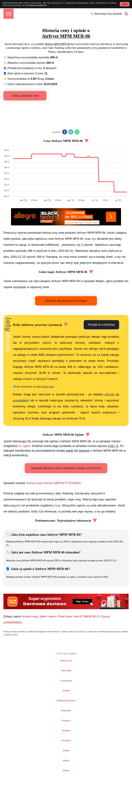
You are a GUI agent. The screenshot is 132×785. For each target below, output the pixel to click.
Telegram (66, 730)
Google (66, 750)
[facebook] (64, 132)
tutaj (57, 505)
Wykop (66, 760)
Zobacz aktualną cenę (25, 95)
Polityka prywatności (66, 700)
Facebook (66, 740)
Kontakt (66, 690)
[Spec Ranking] (8, 14)
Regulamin (66, 710)
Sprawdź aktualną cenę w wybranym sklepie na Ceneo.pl (66, 468)
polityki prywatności (37, 5)
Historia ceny (66, 660)
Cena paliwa (66, 680)
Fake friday (66, 670)
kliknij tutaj (48, 386)
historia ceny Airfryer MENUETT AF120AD (53, 483)
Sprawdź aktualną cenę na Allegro (66, 300)
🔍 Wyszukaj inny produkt (106, 13)
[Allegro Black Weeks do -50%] (66, 216)
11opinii (24, 446)
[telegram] (70, 132)
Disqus (66, 770)
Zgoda (125, 4)
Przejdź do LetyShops (101, 324)
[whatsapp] (77, 132)
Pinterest (66, 720)
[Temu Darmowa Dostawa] (66, 601)
